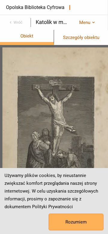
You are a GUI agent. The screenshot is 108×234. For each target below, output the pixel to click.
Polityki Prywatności (52, 206)
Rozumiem (76, 222)
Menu (84, 22)
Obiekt (26, 36)
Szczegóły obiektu (81, 37)
